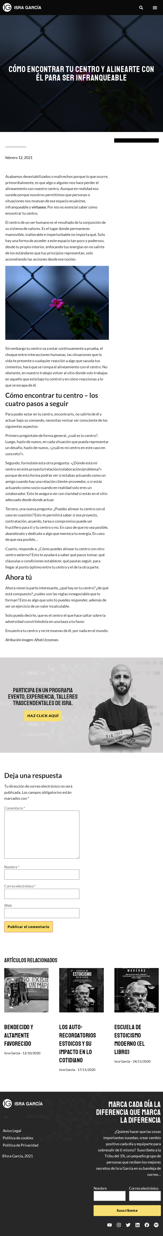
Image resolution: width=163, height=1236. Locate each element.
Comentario (14, 808)
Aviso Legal (12, 1130)
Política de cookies (18, 1137)
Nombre (12, 867)
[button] (141, 7)
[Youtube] (109, 1225)
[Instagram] (119, 1225)
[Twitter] (128, 1225)
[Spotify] (156, 1225)
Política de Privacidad (20, 1145)
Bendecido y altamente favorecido (18, 1035)
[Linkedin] (137, 1225)
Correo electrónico (20, 886)
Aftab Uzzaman (46, 639)
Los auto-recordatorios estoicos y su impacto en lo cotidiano (77, 1043)
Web (8, 905)
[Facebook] (147, 1225)
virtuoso (38, 207)
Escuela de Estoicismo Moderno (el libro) (129, 1039)
